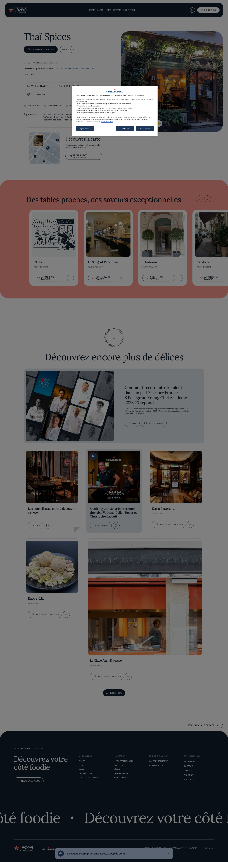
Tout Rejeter (125, 129)
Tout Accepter (145, 129)
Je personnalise (85, 129)
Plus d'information (107, 122)
